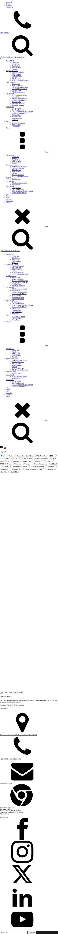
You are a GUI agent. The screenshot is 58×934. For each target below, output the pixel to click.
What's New (3, 472)
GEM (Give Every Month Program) (22, 111)
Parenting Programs (18, 72)
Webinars (14, 77)
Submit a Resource (17, 85)
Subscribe (9, 5)
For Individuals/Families (19, 89)
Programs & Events (12, 71)
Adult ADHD (39, 461)
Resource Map (16, 84)
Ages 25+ (15, 69)
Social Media (15, 472)
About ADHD (10, 61)
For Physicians (16, 90)
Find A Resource (11, 82)
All (4, 456)
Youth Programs (17, 75)
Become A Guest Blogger (19, 98)
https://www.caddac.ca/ (7, 807)
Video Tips (49, 469)
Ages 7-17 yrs (16, 66)
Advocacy (51, 466)
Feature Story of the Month (25, 456)
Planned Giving (16, 116)
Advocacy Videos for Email (34, 469)
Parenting (6, 466)
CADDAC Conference (37, 466)
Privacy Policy (4, 814)
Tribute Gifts (16, 115)
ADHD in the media (26, 458)
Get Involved (10, 93)
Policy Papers (16, 126)
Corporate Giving (17, 118)
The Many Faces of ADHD (45, 456)
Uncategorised (4, 469)
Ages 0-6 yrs (15, 64)
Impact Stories (16, 97)
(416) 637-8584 (4, 33)
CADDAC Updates (5, 464)
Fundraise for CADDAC (19, 100)
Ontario (27, 464)
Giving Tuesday (16, 108)
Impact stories (16, 184)
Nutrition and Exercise (20, 466)
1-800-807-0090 (16, 759)
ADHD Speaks (16, 102)
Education (18, 464)
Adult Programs (16, 74)
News (7, 121)
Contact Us (9, 7)
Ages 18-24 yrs (16, 67)
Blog (7, 4)
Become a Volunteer (18, 105)
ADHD (14, 458)
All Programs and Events (19, 166)
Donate (8, 128)
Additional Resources (18, 92)
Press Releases (16, 124)
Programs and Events (12, 165)
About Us (9, 2)
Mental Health (53, 464)
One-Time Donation (18, 110)
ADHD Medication (42, 458)
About (8, 196)
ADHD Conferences (18, 79)
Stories (11, 456)
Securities (15, 120)
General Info (15, 62)
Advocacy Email (17, 469)
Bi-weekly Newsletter (18, 123)
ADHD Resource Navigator (20, 80)
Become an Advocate (18, 103)
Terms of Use (4, 817)
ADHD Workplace (13, 461)
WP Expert (20, 812)
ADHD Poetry (4, 458)
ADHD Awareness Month (19, 95)
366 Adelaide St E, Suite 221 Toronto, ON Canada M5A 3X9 (18, 735)
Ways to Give (10, 107)
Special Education (39, 464)
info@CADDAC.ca (6, 783)
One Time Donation (18, 189)
